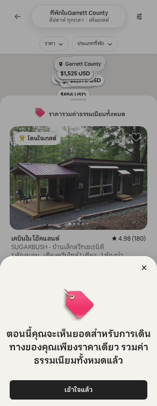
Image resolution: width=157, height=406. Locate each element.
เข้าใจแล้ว (78, 389)
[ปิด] (144, 267)
